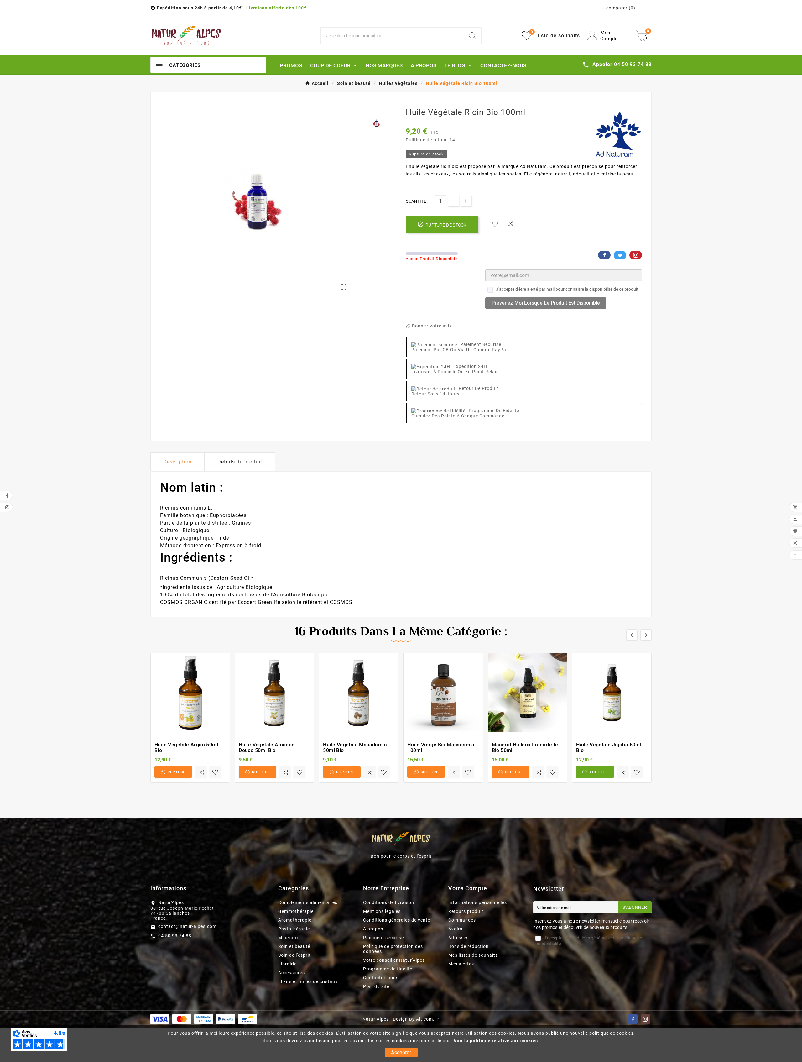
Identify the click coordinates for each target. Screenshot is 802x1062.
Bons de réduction (468, 946)
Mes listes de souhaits (473, 955)
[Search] (472, 35)
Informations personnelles (477, 902)
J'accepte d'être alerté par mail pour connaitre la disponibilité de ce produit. (568, 289)
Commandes (462, 920)
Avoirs (455, 928)
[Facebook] (633, 1019)
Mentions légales (382, 911)
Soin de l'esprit (294, 955)
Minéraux (288, 937)
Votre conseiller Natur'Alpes (394, 960)
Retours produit (465, 911)
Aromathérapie (294, 920)
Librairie (287, 963)
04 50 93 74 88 (174, 935)
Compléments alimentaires (307, 902)
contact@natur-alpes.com (187, 926)
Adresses (458, 937)
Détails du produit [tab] (239, 462)
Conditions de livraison (388, 902)
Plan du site (376, 986)
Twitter (620, 255)
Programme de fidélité (387, 968)
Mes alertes (461, 963)
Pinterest (635, 255)
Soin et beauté (294, 946)
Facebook (604, 255)
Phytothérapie (294, 928)
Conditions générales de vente (396, 920)
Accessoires (291, 972)
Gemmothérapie (296, 911)
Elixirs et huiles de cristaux (308, 981)
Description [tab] (177, 462)
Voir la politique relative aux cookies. (496, 1040)
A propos (373, 928)
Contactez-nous (380, 977)
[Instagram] (645, 1019)
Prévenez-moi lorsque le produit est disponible (546, 303)
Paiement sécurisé (383, 937)
